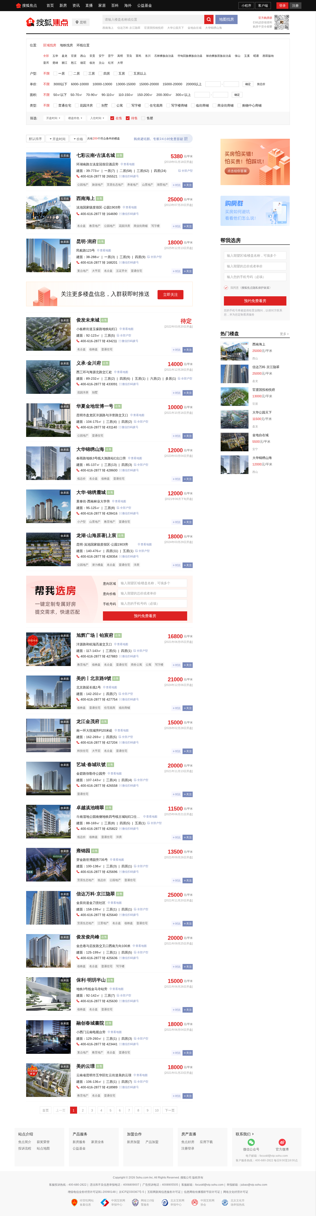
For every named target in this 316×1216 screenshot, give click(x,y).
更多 (283, 334)
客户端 (263, 5)
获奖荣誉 (43, 1142)
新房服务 (79, 1142)
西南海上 (108, 27)
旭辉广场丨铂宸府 (94, 635)
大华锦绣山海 (213, 27)
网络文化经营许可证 (235, 1192)
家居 (102, 5)
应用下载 (206, 1142)
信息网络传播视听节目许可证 (202, 1192)
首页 (50, 5)
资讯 (76, 5)
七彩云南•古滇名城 (95, 155)
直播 (89, 5)
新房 (63, 5)
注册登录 (187, 1148)
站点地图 (43, 1148)
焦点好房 (187, 1142)
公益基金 (144, 5)
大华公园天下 (175, 27)
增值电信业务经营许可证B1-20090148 (92, 1192)
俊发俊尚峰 (87, 936)
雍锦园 (83, 850)
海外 (128, 5)
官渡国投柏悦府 (154, 27)
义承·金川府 (88, 363)
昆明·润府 (86, 241)
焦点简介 (24, 1142)
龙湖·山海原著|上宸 (96, 535)
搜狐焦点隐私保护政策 (255, 287)
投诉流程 (24, 1148)
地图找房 (226, 19)
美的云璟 (85, 1066)
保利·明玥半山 (91, 979)
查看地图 (129, 164)
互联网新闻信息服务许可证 (164, 1192)
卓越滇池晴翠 (90, 807)
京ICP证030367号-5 (131, 1192)
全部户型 (187, 170)
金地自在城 (194, 27)
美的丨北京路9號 (93, 678)
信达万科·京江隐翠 (128, 27)
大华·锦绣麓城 (91, 492)
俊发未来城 (87, 319)
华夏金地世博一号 (94, 406)
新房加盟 (133, 1142)
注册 (295, 5)
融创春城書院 (90, 1023)
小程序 (246, 5)
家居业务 (97, 1142)
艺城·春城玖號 (91, 764)
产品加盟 (152, 1142)
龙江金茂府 (87, 721)
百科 (115, 5)
